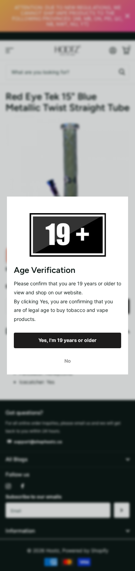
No (67, 361)
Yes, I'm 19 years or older (67, 340)
